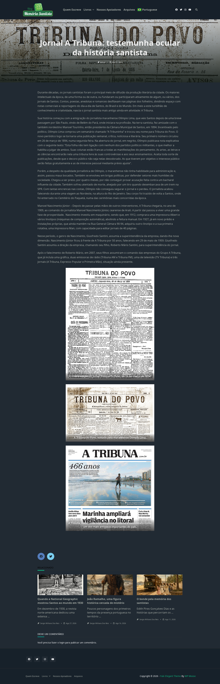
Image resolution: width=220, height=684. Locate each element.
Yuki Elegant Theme (170, 676)
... (49, 616)
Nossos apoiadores (109, 9)
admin (102, 62)
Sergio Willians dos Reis (49, 623)
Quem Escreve (72, 9)
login (62, 642)
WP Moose (190, 676)
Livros (87, 9)
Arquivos (129, 9)
